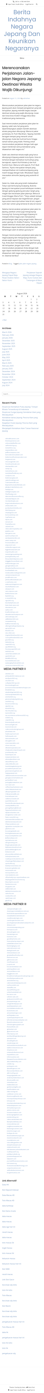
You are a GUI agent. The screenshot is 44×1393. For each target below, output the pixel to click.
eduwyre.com (9, 589)
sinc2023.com (9, 681)
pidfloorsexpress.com (12, 452)
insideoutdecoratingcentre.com (15, 573)
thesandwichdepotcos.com (14, 559)
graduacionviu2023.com (14, 999)
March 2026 (7, 332)
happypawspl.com (11, 773)
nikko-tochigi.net (12, 1092)
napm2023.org (10, 644)
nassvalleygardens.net (14, 1142)
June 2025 (6, 354)
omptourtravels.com (13, 1147)
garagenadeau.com (11, 566)
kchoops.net (11, 1101)
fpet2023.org (9, 596)
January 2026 (7, 338)
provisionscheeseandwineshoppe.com (18, 688)
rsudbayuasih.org (12, 1152)
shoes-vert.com (10, 745)
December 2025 (8, 340)
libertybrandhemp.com (14, 1122)
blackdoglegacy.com (13, 946)
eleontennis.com (10, 607)
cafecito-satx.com (12, 997)
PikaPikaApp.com (10, 494)
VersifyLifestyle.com (11, 501)
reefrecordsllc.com (13, 985)
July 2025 (5, 352)
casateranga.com (12, 1043)
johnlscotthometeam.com (13, 580)
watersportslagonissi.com (13, 584)
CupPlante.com (10, 517)
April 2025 (6, 360)
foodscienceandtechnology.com (17, 1166)
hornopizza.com (12, 930)
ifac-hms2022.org (10, 711)
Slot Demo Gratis (9, 1211)
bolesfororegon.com (13, 1131)
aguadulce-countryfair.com (14, 826)
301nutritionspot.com (14, 1108)
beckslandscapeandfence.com (17, 913)
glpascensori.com (12, 1031)
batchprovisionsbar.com (13, 866)
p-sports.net (11, 964)
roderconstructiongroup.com (14, 729)
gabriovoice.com (12, 960)
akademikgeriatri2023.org (13, 692)
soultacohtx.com (10, 896)
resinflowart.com (12, 962)
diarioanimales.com (11, 738)
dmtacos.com (11, 925)
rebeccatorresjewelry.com (13, 529)
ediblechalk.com (10, 889)
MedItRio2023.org (10, 658)
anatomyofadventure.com (15, 1078)
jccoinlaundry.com (11, 752)
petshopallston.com (13, 969)
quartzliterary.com (11, 801)
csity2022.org (9, 720)
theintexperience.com (12, 441)
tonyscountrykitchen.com (13, 836)
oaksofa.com (9, 893)
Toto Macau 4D (8, 1200)
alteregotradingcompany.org (14, 626)
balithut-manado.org (12, 624)
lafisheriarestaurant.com (13, 822)
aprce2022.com (10, 628)
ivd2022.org (9, 718)
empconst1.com (10, 545)
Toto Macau (7, 1295)
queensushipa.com (11, 536)
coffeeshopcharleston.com (14, 787)
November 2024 (8, 374)
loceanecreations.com (14, 1112)
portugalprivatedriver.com (13, 782)
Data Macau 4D (8, 1195)
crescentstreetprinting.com (15, 927)
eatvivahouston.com (13, 948)
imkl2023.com (9, 651)
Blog (10, 264)
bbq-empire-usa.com (12, 882)
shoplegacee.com (11, 513)
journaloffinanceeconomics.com (17, 1161)
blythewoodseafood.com (13, 847)
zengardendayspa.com (14, 1004)
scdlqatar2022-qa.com (12, 683)
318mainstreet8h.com (12, 794)
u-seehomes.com (11, 582)
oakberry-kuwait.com (12, 799)
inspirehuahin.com (11, 552)
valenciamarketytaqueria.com (16, 983)
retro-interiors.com (11, 591)
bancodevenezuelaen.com (14, 455)
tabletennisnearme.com (13, 891)
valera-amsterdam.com (14, 1119)
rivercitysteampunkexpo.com (16, 1099)
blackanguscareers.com (14, 1129)
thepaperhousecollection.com (16, 1059)
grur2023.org (9, 640)
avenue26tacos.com (13, 971)
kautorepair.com (10, 755)
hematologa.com (12, 934)
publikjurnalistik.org (13, 1154)
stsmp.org (8, 469)
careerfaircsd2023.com (12, 654)
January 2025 (7, 368)
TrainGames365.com (12, 482)
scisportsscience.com (14, 1168)
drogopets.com (10, 887)
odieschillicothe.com (11, 764)
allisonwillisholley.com (14, 1062)
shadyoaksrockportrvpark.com (15, 750)
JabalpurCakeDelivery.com (13, 487)
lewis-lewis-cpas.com (12, 605)
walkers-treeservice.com (15, 1048)
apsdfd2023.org (10, 647)
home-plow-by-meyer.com (15, 941)
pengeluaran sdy (9, 1353)
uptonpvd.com (11, 1038)
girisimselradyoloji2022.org (14, 699)
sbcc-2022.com (10, 633)
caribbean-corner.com (14, 1094)
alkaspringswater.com (12, 792)
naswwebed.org (10, 621)
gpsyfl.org (8, 900)
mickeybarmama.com (12, 856)
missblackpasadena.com (15, 978)
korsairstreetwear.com (14, 967)
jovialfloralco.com (11, 577)
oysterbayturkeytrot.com (15, 1017)
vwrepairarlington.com (14, 909)
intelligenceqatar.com (12, 492)
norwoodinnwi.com (13, 1124)
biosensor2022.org (11, 704)
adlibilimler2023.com (11, 619)
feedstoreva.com (10, 884)
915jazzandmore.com (12, 824)
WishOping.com (10, 510)
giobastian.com (12, 1029)
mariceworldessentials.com (14, 819)
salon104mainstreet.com (13, 789)
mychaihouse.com (11, 840)
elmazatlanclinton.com (12, 759)
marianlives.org (10, 448)
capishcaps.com (10, 898)
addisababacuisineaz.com (15, 1170)
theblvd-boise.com (11, 593)
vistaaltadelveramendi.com (16, 916)
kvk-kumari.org (12, 1163)
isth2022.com (9, 674)
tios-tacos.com (11, 994)
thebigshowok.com (13, 950)
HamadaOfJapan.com (12, 499)
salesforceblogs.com (12, 480)
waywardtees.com (11, 450)
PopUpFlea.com (10, 524)
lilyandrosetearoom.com (15, 1022)
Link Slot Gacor (8, 1279)
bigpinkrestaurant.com (12, 550)
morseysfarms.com (11, 873)
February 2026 (8, 335)
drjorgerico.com (10, 533)
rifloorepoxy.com (12, 1034)
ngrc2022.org (9, 600)
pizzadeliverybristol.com (13, 768)
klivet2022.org (9, 708)
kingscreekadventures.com (14, 503)
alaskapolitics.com (11, 466)
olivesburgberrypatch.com (15, 1024)
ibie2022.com (9, 630)
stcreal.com (9, 522)
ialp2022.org (9, 706)
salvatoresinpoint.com (12, 575)
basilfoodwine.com (13, 1089)
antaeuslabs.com (11, 506)
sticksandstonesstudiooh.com (16, 1045)
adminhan (26, 98)
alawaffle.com (11, 987)
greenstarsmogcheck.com (13, 771)
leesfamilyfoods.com (12, 603)
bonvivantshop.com (11, 515)
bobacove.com (10, 852)
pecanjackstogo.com (13, 1001)
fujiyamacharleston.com (13, 810)
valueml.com (9, 526)
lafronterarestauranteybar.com (17, 1020)
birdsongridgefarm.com (14, 1115)
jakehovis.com (10, 829)
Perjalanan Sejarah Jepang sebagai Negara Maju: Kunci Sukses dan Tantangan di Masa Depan (32, 277)
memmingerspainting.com (13, 554)
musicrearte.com (10, 870)
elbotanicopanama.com (13, 748)
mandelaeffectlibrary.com (13, 473)
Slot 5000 (6, 1269)
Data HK (5, 1184)
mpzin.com (8, 519)
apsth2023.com (10, 656)
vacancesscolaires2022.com (14, 665)
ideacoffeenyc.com (11, 762)
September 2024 (8, 380)
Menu (22, 58)
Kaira (23, 1387)
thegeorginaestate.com (12, 845)
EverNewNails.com (11, 570)
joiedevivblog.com (13, 1117)
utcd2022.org (9, 701)
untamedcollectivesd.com (15, 1052)
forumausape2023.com (12, 649)
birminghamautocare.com (13, 833)
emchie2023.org (10, 697)
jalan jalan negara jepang (27, 264)
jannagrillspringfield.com (13, 808)
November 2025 (8, 343)
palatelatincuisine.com (14, 943)
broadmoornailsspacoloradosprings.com (20, 976)
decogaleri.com (10, 741)
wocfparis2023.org (11, 678)
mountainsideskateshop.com (16, 1103)
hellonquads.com (11, 736)
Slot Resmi (6, 1306)
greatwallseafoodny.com (15, 955)
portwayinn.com (12, 1066)
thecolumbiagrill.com (12, 685)
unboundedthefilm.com (13, 443)
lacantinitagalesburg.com (13, 766)
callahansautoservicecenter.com (15, 775)
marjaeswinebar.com (12, 757)
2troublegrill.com (12, 1041)
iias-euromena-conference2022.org (16, 715)
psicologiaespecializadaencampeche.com (20, 923)
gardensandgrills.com (14, 1087)
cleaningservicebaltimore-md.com (18, 911)
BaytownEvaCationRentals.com (15, 485)
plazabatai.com (10, 731)
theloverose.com (12, 957)
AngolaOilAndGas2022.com (14, 635)
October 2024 (7, 377)
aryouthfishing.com (13, 990)
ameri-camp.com (10, 540)
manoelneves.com (11, 471)
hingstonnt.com (10, 459)
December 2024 (8, 371)
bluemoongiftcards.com (14, 1096)
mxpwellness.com (12, 1055)
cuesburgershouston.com (15, 920)
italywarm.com (11, 1159)
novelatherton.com (13, 1140)
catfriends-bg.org (10, 445)
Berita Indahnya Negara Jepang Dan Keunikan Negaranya (22, 30)
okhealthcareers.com (12, 439)
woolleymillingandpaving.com (16, 1036)
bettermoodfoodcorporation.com (16, 457)
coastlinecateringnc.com (15, 918)
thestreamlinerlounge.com (15, 1136)
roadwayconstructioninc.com (14, 859)
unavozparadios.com (12, 743)
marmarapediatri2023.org (13, 694)
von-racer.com (10, 785)
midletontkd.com (12, 1085)
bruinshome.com (12, 1011)
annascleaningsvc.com (14, 1013)
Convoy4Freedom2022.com (14, 637)
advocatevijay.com (11, 617)
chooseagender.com (12, 462)
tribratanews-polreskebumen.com (18, 1149)
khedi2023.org (9, 690)
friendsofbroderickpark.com (14, 803)
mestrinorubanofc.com (14, 1138)
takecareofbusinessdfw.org (14, 496)
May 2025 (6, 357)
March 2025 (7, 363)
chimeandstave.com (13, 953)
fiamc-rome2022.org (11, 817)
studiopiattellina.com (12, 805)
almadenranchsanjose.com (14, 614)
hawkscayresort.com (12, 734)
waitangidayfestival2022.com (14, 663)
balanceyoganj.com (11, 478)
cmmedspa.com (12, 1082)
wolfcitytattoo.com (13, 1015)
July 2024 (5, 385)
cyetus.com (9, 610)
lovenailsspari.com (11, 796)
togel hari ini (29, 4)
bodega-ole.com (12, 1133)
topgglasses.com (12, 974)
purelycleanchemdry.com (13, 508)
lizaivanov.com (12, 937)
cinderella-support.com (12, 547)
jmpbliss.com (9, 531)
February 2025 (8, 366)
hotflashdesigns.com (12, 563)
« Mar (4, 320)
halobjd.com (9, 489)
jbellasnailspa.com (11, 838)
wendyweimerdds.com (12, 538)
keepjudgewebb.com (14, 1075)
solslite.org (10, 1064)
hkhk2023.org (9, 642)
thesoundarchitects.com (15, 1071)
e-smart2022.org (10, 598)
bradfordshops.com (11, 612)
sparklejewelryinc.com (14, 1006)
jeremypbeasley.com (12, 556)
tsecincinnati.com (10, 727)
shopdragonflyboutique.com (14, 861)
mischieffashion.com (12, 587)
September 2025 (8, 346)
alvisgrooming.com (11, 843)
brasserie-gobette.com (12, 868)
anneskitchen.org (12, 980)
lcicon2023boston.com (12, 661)
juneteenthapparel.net (14, 1156)
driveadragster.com (13, 932)
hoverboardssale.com (12, 464)
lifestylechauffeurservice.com (15, 568)
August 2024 (7, 382)
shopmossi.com (12, 1050)
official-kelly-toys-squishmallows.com (17, 877)
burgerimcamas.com (13, 1173)
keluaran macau (8, 1258)
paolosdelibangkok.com (13, 850)
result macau (7, 1232)
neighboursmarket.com (14, 1126)
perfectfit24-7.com (11, 780)
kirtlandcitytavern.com (14, 1105)
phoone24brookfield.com (13, 854)
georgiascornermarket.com (14, 778)
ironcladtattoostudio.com (15, 1008)
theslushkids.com (12, 1027)
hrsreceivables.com (11, 543)
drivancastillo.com (13, 1080)
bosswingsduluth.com (12, 831)
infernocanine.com (13, 1057)
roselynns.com (10, 476)
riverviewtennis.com (11, 875)
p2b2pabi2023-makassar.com (14, 676)
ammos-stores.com (13, 1110)
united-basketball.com (14, 992)
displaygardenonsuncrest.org (15, 880)
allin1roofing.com (12, 1073)
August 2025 (7, 349)
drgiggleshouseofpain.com (14, 561)
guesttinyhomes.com (13, 939)
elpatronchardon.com (12, 812)
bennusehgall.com (11, 725)
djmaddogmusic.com (13, 1068)
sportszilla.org (10, 863)
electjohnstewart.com (14, 1145)
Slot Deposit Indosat (10, 1190)
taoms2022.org (10, 713)
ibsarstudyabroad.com (12, 722)
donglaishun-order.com (13, 815)
